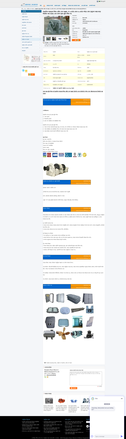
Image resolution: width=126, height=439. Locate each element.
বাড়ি (41, 5)
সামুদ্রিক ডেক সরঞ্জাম (30, 8)
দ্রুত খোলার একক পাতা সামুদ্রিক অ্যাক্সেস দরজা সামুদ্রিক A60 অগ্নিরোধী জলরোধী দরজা (51, 428)
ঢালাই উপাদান (24, 28)
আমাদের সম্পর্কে (50, 5)
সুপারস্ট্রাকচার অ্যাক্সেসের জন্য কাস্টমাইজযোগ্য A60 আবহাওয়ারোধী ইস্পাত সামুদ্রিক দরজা (52, 422)
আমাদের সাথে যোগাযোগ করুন (74, 5)
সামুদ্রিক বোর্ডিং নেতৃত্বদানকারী (27, 45)
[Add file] (92, 436)
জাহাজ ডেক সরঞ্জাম (68, 362)
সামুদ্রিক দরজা (24, 14)
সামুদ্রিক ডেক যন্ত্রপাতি (61, 362)
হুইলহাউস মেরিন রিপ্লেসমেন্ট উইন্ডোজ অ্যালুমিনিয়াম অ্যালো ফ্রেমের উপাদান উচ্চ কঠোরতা (30, 422)
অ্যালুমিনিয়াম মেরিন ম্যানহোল (27, 22)
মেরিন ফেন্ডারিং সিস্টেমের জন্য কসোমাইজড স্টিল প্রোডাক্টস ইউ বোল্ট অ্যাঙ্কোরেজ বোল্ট (73, 430)
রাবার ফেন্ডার (24, 25)
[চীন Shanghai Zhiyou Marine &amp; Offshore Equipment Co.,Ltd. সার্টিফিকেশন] (26, 58)
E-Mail (88, 429)
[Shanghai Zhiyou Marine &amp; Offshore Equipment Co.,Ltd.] (29, 5)
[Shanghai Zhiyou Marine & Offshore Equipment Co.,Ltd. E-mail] (47, 377)
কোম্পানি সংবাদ (92, 5)
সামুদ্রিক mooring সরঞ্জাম (51, 362)
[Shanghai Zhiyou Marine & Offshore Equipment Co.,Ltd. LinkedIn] (87, 426)
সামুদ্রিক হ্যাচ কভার (25, 19)
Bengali (103, 1)
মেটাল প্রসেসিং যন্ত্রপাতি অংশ (27, 42)
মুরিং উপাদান (24, 30)
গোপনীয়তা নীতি (35, 438)
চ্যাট (76, 40)
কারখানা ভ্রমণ (57, 5)
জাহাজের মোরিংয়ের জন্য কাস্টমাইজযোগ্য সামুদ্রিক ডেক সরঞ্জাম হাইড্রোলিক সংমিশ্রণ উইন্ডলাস (48, 408)
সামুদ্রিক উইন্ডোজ (25, 16)
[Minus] (122, 399)
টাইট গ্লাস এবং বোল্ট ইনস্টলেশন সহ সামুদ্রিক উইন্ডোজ (31, 431)
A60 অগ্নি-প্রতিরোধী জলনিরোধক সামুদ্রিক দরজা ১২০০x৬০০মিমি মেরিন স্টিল (52, 432)
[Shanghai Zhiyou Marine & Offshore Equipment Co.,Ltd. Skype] (45, 377)
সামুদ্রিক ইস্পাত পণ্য (25, 33)
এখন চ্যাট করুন (84, 5)
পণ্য (44, 5)
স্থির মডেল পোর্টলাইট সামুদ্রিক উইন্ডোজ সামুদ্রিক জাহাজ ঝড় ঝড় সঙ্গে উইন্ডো (30, 428)
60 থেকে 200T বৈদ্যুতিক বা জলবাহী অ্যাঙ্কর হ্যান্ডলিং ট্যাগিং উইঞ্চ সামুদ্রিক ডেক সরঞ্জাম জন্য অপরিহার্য (61, 408)
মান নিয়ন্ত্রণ (64, 5)
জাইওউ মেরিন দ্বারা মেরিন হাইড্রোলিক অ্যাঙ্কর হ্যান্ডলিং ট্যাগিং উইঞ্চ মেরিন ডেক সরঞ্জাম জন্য (86, 408)
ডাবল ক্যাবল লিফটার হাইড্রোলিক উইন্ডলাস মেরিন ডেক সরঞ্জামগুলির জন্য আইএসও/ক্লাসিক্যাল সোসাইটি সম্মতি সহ (73, 409)
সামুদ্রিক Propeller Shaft (27, 36)
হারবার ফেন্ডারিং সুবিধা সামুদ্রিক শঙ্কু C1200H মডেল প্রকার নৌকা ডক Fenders (74, 433)
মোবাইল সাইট (90, 431)
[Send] (121, 436)
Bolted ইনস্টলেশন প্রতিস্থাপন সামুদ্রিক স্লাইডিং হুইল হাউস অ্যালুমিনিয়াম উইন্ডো (30, 425)
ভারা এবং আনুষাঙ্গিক (25, 47)
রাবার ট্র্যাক (23, 50)
